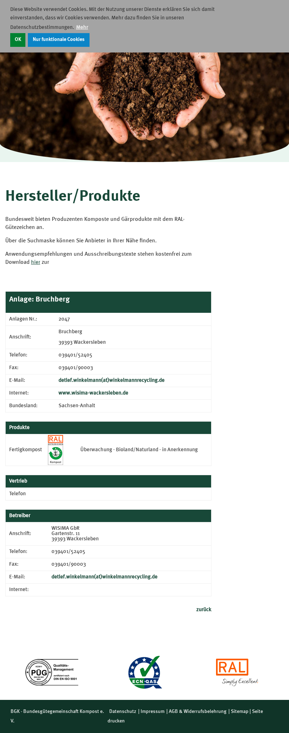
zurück (203, 610)
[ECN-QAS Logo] (144, 672)
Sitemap (239, 711)
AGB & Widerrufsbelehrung (198, 711)
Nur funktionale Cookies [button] (59, 39)
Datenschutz (122, 711)
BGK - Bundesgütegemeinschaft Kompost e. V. (57, 716)
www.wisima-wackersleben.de (93, 393)
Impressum (153, 711)
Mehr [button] (82, 27)
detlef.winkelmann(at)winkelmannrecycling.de (112, 380)
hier (35, 262)
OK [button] (18, 39)
